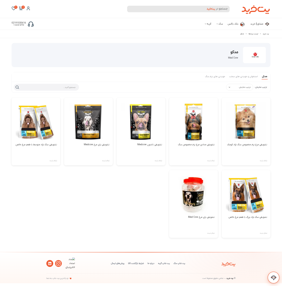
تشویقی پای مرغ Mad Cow (201, 217)
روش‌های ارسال (118, 263)
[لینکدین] (49, 263)
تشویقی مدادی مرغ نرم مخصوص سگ (196, 144)
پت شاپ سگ (179, 263)
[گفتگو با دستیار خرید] (273, 277)
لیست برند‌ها (253, 34)
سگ (220, 23)
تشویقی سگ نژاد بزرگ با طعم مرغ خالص (247, 217)
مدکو (242, 34)
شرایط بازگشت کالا (136, 263)
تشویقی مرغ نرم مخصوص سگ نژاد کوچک (247, 144)
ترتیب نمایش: (261, 87)
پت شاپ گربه (164, 263)
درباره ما (151, 263)
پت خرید (266, 34)
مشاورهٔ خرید (257, 23)
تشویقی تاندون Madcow (149, 144)
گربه (208, 23)
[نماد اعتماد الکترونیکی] (69, 267)
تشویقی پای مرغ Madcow (97, 144)
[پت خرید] (228, 263)
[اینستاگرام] (58, 263)
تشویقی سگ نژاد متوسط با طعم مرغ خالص (36, 144)
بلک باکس (233, 23)
